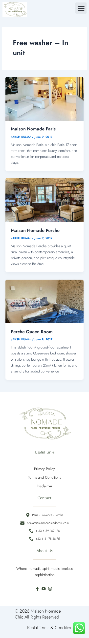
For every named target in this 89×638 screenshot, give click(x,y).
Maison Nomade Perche (35, 230)
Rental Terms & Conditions (50, 627)
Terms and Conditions (44, 477)
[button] (81, 8)
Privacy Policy (44, 469)
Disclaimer (44, 486)
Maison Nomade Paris (33, 128)
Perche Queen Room (32, 331)
